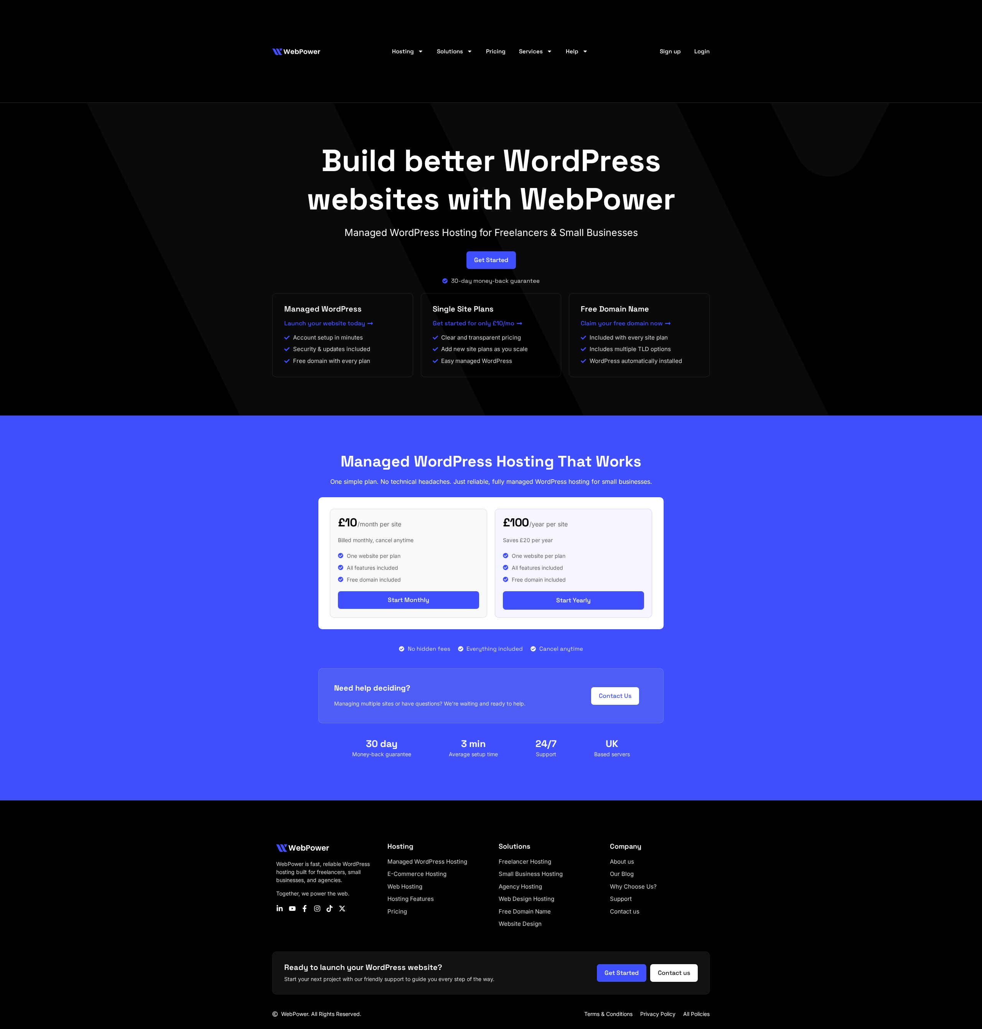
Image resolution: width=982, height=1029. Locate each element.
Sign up (670, 51)
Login (702, 51)
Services (531, 51)
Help (572, 51)
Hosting (403, 51)
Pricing (496, 51)
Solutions (450, 51)
